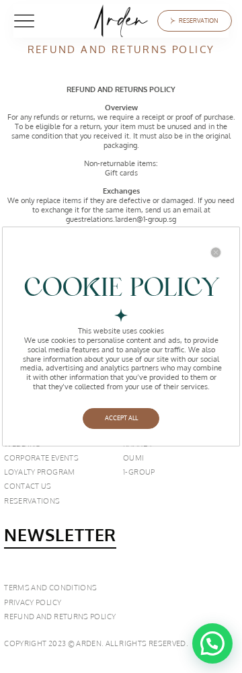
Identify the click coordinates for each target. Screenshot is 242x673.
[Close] (216, 252)
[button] (212, 643)
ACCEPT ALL (121, 418)
